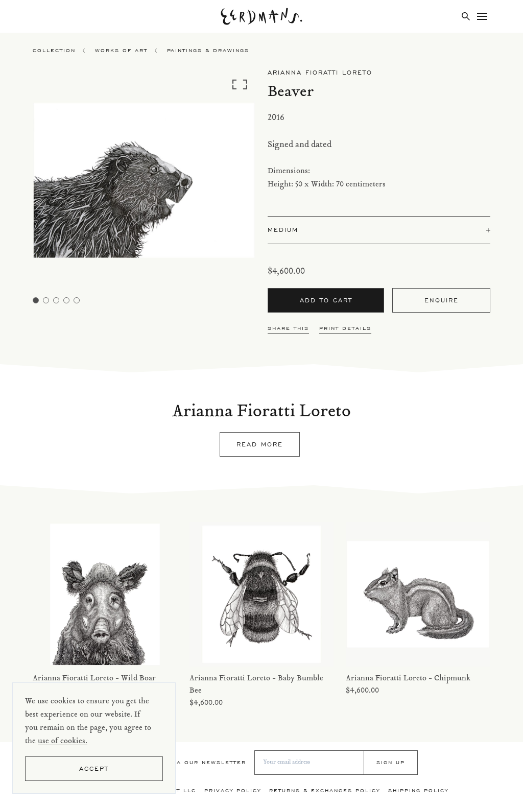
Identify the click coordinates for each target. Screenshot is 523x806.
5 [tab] (77, 300)
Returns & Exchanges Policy (324, 790)
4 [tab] (66, 300)
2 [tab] (46, 300)
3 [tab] (56, 300)
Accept (94, 768)
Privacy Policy (232, 790)
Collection (54, 50)
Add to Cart (326, 300)
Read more (259, 444)
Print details (345, 328)
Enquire (441, 300)
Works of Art (121, 50)
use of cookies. (62, 741)
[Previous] (60, 183)
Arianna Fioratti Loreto (320, 72)
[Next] (227, 183)
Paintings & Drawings (208, 50)
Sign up (390, 762)
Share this (288, 328)
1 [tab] (36, 300)
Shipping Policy (418, 790)
